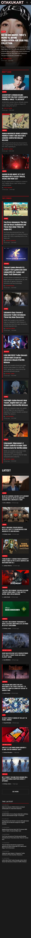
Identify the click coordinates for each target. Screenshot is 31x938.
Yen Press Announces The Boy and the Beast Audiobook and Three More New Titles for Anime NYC (15, 226)
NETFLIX (6, 351)
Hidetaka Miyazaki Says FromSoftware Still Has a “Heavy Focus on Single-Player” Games (15, 655)
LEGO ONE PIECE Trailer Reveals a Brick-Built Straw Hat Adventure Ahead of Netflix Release (15, 359)
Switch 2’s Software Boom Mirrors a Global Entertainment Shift (14, 749)
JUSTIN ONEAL (9, 416)
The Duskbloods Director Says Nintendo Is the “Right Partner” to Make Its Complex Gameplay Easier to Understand (14, 688)
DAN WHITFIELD (9, 285)
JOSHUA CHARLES (10, 240)
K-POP (3, 31)
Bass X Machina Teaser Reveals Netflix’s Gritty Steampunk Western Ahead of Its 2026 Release (14, 529)
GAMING (6, 263)
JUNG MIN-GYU (7, 58)
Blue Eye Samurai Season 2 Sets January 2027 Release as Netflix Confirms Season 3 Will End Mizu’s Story (15, 498)
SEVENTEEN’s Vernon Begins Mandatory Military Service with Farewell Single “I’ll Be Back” (15, 97)
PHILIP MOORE (8, 187)
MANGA (4, 130)
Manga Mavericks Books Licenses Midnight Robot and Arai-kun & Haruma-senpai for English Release (14, 137)
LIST (4, 715)
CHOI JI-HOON (8, 108)
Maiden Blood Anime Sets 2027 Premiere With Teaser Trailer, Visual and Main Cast (13, 176)
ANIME (4, 171)
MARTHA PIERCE (10, 328)
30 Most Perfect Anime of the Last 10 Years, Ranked (14, 719)
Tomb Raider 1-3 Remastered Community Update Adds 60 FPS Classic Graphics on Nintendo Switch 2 (15, 561)
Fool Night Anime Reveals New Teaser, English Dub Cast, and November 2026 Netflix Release (16, 403)
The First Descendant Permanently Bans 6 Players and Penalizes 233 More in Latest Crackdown (15, 624)
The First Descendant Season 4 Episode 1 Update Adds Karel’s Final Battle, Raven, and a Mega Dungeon (15, 592)
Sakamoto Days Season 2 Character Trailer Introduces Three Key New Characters (15, 315)
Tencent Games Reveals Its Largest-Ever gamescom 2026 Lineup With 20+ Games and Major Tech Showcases (15, 271)
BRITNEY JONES (8, 149)
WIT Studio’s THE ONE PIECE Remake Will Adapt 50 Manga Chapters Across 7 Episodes (15, 779)
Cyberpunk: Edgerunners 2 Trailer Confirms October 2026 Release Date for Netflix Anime (15, 446)
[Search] (27, 2)
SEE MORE (15, 792)
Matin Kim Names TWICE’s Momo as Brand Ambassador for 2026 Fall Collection (15, 39)
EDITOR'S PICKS (7, 650)
